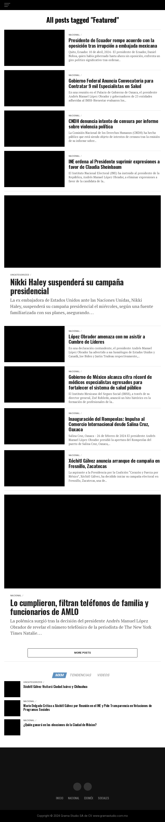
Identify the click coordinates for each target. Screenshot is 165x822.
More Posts (82, 652)
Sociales (103, 798)
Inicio (59, 798)
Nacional (73, 798)
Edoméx (88, 798)
